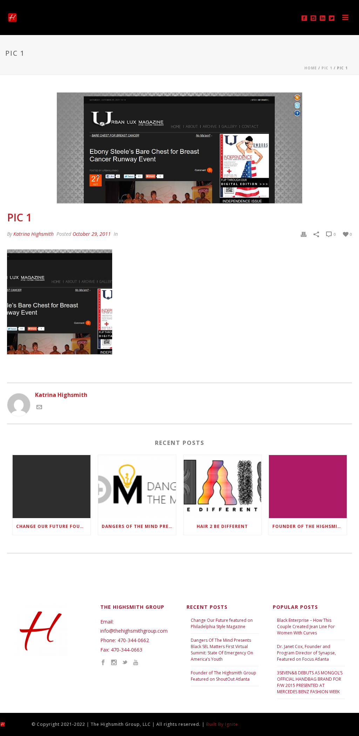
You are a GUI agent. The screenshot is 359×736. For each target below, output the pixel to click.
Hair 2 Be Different (222, 526)
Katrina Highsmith (33, 234)
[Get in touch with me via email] (39, 408)
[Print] (303, 234)
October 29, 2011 (92, 234)
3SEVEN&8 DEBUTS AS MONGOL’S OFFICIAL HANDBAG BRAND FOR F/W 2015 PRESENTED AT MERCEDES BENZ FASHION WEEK (310, 682)
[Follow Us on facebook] (103, 663)
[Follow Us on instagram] (114, 663)
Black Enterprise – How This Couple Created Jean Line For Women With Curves (306, 626)
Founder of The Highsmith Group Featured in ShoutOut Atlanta (309, 526)
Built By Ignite (222, 724)
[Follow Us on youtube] (135, 663)
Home (310, 68)
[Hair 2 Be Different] (223, 486)
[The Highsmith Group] (9, 724)
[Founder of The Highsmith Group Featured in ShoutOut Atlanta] (308, 486)
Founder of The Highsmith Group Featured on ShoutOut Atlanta (223, 676)
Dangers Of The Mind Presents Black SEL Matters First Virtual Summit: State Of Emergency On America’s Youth (222, 649)
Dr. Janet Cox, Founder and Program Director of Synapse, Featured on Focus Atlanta (306, 653)
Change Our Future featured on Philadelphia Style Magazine (222, 623)
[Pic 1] (179, 148)
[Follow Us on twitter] (125, 663)
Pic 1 (326, 68)
